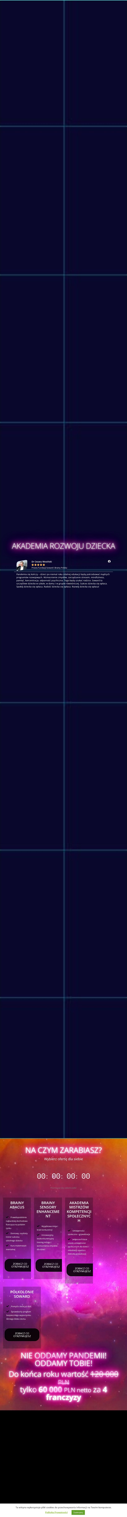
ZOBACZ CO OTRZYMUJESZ (20, 1265)
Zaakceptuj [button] (78, 1512)
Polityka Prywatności (56, 1512)
